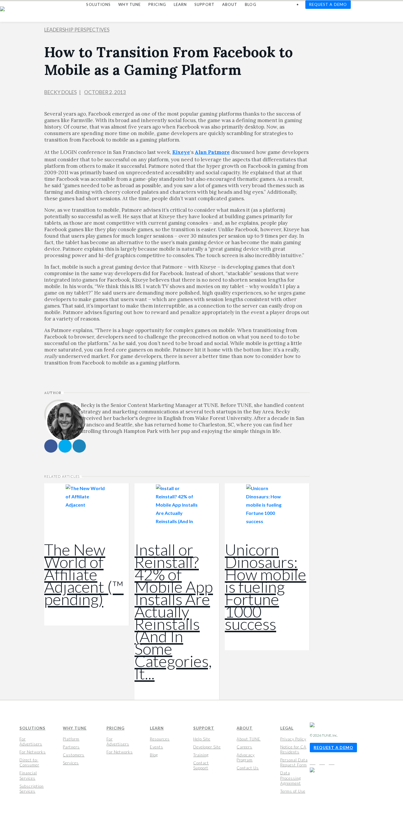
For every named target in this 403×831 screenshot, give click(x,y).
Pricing (115, 728)
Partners (71, 747)
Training (201, 755)
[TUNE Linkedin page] (332, 762)
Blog (154, 755)
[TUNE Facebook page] (314, 762)
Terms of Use (292, 791)
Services (71, 763)
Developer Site (207, 747)
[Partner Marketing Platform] (4, 8)
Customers (73, 755)
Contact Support (201, 765)
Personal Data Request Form (294, 762)
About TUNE (249, 739)
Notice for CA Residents (293, 749)
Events (156, 747)
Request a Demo (333, 747)
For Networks (32, 752)
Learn (157, 728)
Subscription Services (31, 789)
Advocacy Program (246, 757)
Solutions (32, 728)
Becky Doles (60, 92)
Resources (160, 739)
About (245, 728)
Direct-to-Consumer (29, 762)
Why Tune (74, 728)
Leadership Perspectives (76, 30)
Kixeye (181, 152)
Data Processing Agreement (290, 778)
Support (203, 728)
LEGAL (287, 728)
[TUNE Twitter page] (323, 762)
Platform (71, 739)
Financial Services (28, 775)
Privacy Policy (293, 739)
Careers (244, 747)
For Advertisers (30, 741)
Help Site (201, 739)
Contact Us (248, 768)
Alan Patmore (212, 152)
